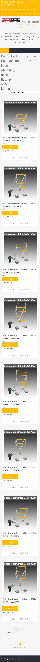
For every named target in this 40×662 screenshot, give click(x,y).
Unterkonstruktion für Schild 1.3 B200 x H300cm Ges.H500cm (19, 407)
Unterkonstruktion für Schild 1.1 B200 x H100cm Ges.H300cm (19, 144)
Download (29, 13)
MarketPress (15, 659)
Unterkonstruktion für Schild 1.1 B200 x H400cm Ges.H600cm (19, 210)
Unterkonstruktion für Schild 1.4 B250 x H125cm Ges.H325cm (19, 539)
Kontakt (36, 13)
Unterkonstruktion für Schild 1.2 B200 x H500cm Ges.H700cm (19, 342)
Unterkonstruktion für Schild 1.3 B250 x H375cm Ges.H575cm (19, 473)
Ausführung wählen (20, 158)
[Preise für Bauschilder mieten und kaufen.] (11, 17)
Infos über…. (20, 13)
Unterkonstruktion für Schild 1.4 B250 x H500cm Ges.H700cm (19, 605)
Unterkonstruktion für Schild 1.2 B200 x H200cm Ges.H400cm (19, 276)
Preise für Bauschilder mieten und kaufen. (18, 3)
